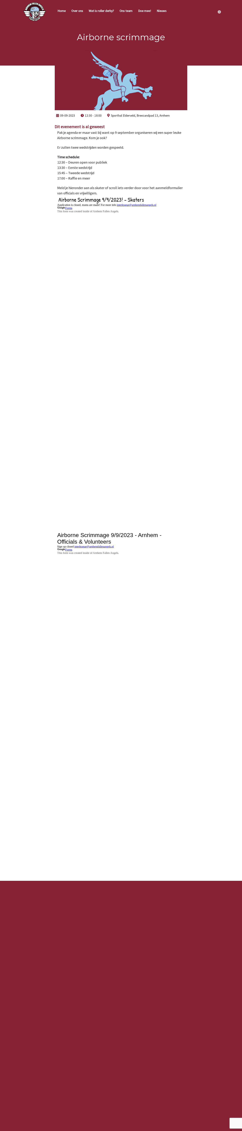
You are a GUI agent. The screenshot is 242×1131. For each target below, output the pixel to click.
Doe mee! (144, 11)
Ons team (126, 11)
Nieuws (162, 11)
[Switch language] (219, 12)
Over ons (77, 11)
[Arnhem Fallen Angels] (34, 11)
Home (62, 11)
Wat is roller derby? (101, 11)
